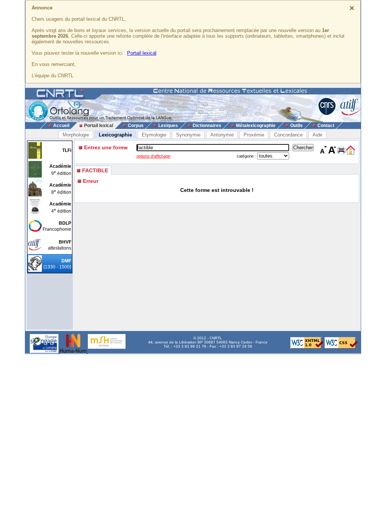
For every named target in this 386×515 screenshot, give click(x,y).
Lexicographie (115, 135)
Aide (317, 135)
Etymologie (154, 135)
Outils (296, 125)
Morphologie (76, 135)
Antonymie (222, 135)
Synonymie (188, 135)
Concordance (288, 135)
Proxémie (254, 135)
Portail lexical (141, 53)
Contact (325, 125)
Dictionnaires (207, 125)
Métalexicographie (256, 125)
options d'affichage (153, 156)
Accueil (61, 125)
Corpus (136, 125)
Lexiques (168, 125)
